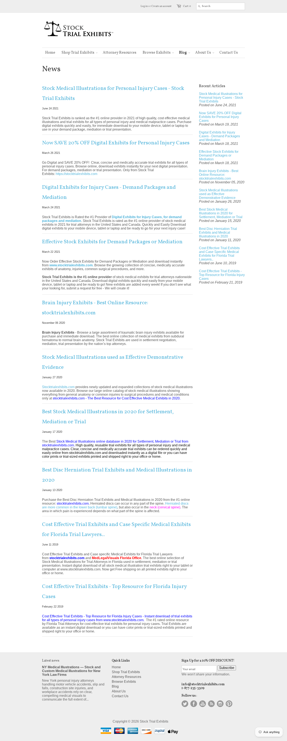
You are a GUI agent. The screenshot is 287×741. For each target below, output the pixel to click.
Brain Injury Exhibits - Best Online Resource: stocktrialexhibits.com (95, 308)
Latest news (50, 660)
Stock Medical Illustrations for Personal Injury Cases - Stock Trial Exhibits (113, 93)
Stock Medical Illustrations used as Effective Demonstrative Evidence (112, 362)
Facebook (193, 703)
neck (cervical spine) (165, 507)
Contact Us (120, 696)
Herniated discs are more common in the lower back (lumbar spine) (115, 505)
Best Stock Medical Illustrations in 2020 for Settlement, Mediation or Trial (108, 417)
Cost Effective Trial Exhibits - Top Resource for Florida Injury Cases (114, 591)
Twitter (185, 703)
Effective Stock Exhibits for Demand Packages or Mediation (112, 242)
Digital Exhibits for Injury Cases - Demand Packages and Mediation (109, 192)
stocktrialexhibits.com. (73, 503)
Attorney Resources (126, 677)
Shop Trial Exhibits (126, 672)
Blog (115, 686)
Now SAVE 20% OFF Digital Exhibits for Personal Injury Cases (116, 143)
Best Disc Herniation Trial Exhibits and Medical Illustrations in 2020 (117, 475)
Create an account (161, 6)
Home (116, 667)
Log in (144, 6)
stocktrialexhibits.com (66, 558)
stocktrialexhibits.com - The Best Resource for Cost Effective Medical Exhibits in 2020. (116, 398)
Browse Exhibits (124, 681)
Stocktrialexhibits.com (58, 387)
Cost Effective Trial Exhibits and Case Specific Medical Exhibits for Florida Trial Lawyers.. (116, 529)
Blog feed (211, 703)
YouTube (202, 703)
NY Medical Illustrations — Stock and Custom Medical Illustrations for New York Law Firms (71, 670)
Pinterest (229, 703)
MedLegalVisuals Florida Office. (117, 558)
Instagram (220, 703)
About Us (119, 691)
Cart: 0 (187, 6)
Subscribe (226, 668)
